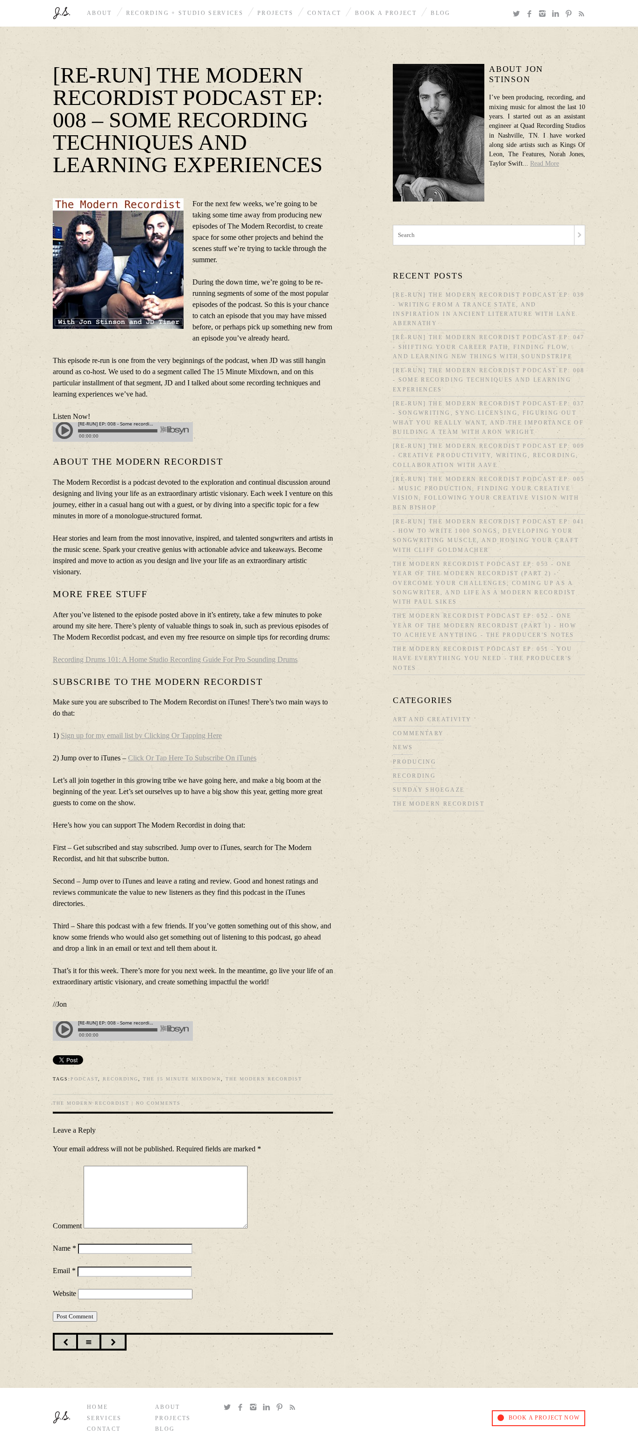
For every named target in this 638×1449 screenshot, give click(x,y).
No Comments (158, 1103)
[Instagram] (544, 14)
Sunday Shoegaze (428, 790)
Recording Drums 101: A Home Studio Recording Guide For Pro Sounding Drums (175, 659)
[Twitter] (518, 14)
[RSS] (581, 14)
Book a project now (544, 1418)
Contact (324, 13)
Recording (414, 776)
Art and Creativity (432, 720)
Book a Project (386, 13)
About (99, 13)
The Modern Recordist (264, 1078)
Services (104, 1418)
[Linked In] (557, 14)
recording (120, 1078)
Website (64, 1293)
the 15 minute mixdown (182, 1078)
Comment (67, 1226)
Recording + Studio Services (184, 13)
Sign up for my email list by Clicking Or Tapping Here (141, 735)
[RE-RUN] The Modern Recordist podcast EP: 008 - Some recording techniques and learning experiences (489, 380)
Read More (544, 163)
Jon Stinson (62, 13)
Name (64, 1248)
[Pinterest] (570, 14)
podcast (84, 1078)
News (403, 748)
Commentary (418, 734)
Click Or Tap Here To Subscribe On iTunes (192, 758)
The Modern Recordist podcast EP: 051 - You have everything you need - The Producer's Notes (483, 658)
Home (97, 1407)
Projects (275, 13)
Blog (440, 13)
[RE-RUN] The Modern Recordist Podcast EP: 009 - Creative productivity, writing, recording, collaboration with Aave (489, 455)
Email (64, 1271)
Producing (414, 762)
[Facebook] (531, 14)
